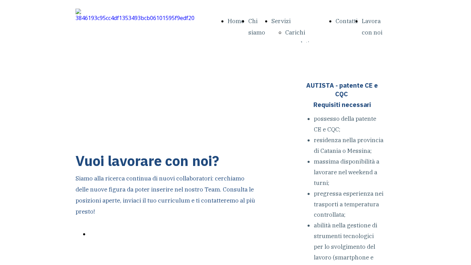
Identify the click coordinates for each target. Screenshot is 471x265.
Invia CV (100, 234)
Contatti (346, 21)
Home (236, 21)
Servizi (281, 21)
